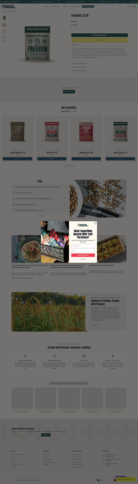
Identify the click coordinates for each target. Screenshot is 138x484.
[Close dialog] (95, 223)
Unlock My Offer (83, 255)
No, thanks (83, 259)
